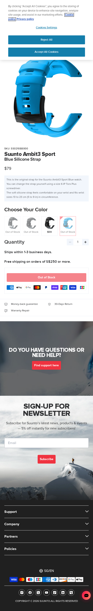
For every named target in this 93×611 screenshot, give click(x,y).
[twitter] (38, 592)
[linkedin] (63, 592)
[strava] (71, 592)
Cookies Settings (46, 27)
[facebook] (30, 592)
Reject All (46, 39)
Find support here (46, 365)
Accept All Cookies (46, 52)
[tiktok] (54, 592)
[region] (46, 30)
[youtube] (46, 592)
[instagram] (22, 592)
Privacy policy (25, 19)
